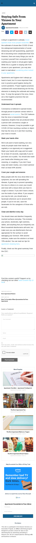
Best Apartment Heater (8, 293)
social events (15, 114)
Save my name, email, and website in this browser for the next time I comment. (17, 345)
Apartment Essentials (12, 27)
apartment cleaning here (10, 244)
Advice (3, 13)
